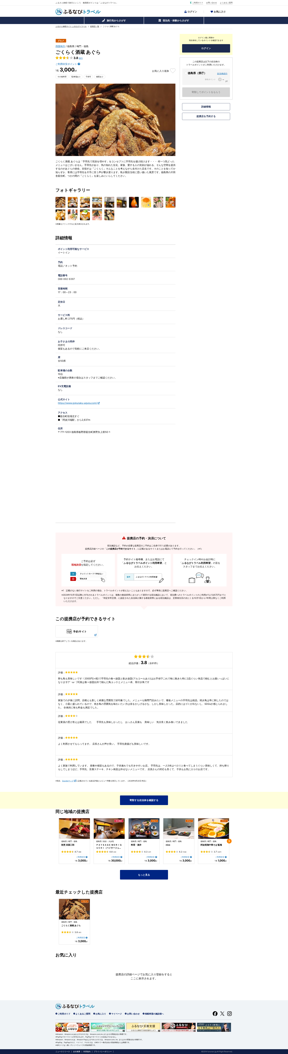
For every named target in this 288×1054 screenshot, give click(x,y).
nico (168, 845)
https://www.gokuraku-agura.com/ (77, 402)
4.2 (182, 852)
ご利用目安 (80, 857)
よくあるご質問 (226, 3)
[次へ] (229, 841)
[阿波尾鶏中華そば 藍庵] (213, 828)
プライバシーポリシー (103, 1051)
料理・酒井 (136, 845)
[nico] (178, 828)
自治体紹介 (222, 73)
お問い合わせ (211, 3)
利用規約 (87, 1051)
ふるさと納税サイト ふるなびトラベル (71, 26)
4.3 (147, 852)
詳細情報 (206, 106)
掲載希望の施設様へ (154, 1013)
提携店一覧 (94, 26)
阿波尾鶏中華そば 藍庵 (211, 845)
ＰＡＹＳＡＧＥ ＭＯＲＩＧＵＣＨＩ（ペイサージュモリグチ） (109, 846)
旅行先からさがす (116, 20)
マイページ (116, 1013)
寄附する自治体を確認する (144, 800)
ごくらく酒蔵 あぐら (71, 925)
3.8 (78, 932)
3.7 (217, 852)
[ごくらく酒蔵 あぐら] (74, 909)
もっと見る (144, 874)
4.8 (112, 852)
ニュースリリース (63, 1051)
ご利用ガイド (197, 3)
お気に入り (220, 11)
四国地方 (60, 46)
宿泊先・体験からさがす (176, 20)
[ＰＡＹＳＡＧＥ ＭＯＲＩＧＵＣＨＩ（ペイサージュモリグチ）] (109, 828)
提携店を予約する (206, 116)
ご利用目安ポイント (66, 63)
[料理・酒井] (144, 828)
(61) (81, 58)
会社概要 (76, 1051)
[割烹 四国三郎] (74, 828)
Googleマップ (68, 781)
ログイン (192, 11)
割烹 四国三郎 (67, 845)
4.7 (78, 852)
